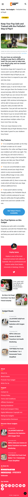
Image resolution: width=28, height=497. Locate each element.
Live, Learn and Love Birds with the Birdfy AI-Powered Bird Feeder (18, 285)
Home (3, 9)
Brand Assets (5, 376)
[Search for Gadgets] (25, 4)
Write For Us (5, 383)
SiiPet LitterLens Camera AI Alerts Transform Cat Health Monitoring (17, 445)
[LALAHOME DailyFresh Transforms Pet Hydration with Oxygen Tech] (5, 322)
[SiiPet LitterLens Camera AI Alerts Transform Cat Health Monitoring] (5, 337)
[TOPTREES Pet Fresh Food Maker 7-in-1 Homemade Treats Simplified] (5, 352)
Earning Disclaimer (7, 405)
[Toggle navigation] (3, 4)
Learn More (24, 53)
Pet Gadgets (10, 9)
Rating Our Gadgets (7, 416)
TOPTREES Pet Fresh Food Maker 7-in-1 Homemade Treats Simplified (17, 458)
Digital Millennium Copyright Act (11, 412)
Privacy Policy (5, 395)
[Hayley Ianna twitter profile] (14, 272)
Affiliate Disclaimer (7, 402)
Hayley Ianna (14, 252)
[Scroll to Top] (25, 493)
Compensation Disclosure (9, 419)
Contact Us (4, 392)
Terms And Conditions (8, 399)
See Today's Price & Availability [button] (14, 212)
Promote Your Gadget (8, 380)
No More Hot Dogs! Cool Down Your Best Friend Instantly (8, 298)
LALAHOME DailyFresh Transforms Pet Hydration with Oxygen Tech (16, 433)
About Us (4, 373)
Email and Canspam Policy (10, 409)
